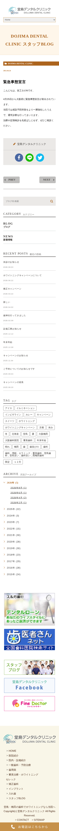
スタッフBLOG (17, 798)
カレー (29, 414)
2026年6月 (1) (18, 492)
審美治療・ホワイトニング (23, 774)
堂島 (25, 434)
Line (29, 157)
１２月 (17, 462)
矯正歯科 (14, 784)
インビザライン (13, 414)
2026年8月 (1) (18, 487)
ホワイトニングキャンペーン (20, 427)
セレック (11, 779)
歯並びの (34, 446)
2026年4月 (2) (18, 497)
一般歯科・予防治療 (20, 765)
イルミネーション (25, 408)
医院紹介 (14, 755)
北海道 (15, 434)
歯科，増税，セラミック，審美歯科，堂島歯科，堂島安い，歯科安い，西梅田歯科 (28, 454)
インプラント (16, 788)
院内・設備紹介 (17, 760)
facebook (19, 157)
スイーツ (9, 421)
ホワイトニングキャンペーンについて (22, 275)
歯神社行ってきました (14, 315)
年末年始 (7, 342)
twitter (40, 157)
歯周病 (12, 769)
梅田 (16, 446)
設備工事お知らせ (12, 329)
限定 (7, 462)
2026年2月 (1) (18, 502)
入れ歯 (12, 793)
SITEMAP (39, 819)
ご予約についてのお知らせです (19, 369)
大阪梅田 (43, 434)
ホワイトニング (27, 421)
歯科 (45, 446)
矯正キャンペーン (12, 288)
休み (50, 427)
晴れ (7, 446)
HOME (12, 750)
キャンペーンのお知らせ (15, 355)
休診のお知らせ (11, 262)
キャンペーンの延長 (13, 382)
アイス (8, 408)
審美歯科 (27, 440)
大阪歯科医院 (12, 440)
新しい (6, 302)
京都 (41, 427)
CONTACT (23, 819)
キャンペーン (44, 414)
